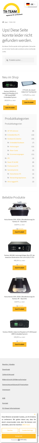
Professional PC (12, 166)
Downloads (6, 369)
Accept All (18, 436)
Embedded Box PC (13, 135)
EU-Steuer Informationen (11, 408)
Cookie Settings (27, 430)
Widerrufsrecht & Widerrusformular (14, 379)
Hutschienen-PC (15, 174)
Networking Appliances (18, 178)
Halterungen (14, 146)
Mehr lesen (26, 425)
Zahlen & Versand (8, 374)
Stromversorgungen (17, 154)
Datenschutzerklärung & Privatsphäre (15, 385)
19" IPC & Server (12, 131)
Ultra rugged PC (12, 182)
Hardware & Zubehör (14, 139)
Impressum (6, 390)
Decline (9, 430)
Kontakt (5, 403)
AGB (3, 398)
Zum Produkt (10, 108)
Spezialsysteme (12, 170)
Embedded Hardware (17, 143)
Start (6, 22)
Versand (11, 104)
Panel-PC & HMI (12, 162)
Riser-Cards (14, 150)
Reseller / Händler (8, 364)
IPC (8, 158)
